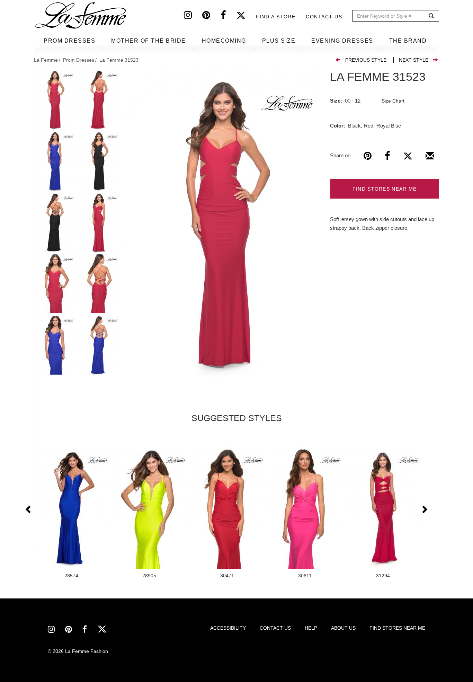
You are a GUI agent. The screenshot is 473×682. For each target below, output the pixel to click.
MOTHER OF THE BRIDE (148, 41)
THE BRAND (408, 41)
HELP (311, 628)
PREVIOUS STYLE (365, 60)
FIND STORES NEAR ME (384, 189)
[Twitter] (246, 16)
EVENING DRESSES (342, 41)
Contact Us (324, 16)
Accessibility (228, 628)
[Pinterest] (211, 16)
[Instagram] (193, 16)
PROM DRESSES (69, 41)
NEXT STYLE (413, 60)
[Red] (222, 224)
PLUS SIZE (279, 41)
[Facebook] (228, 16)
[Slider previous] (29, 510)
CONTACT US (275, 628)
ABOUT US (343, 628)
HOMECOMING (224, 41)
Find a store (275, 16)
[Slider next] (424, 510)
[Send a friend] (430, 158)
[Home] (81, 15)
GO (431, 16)
